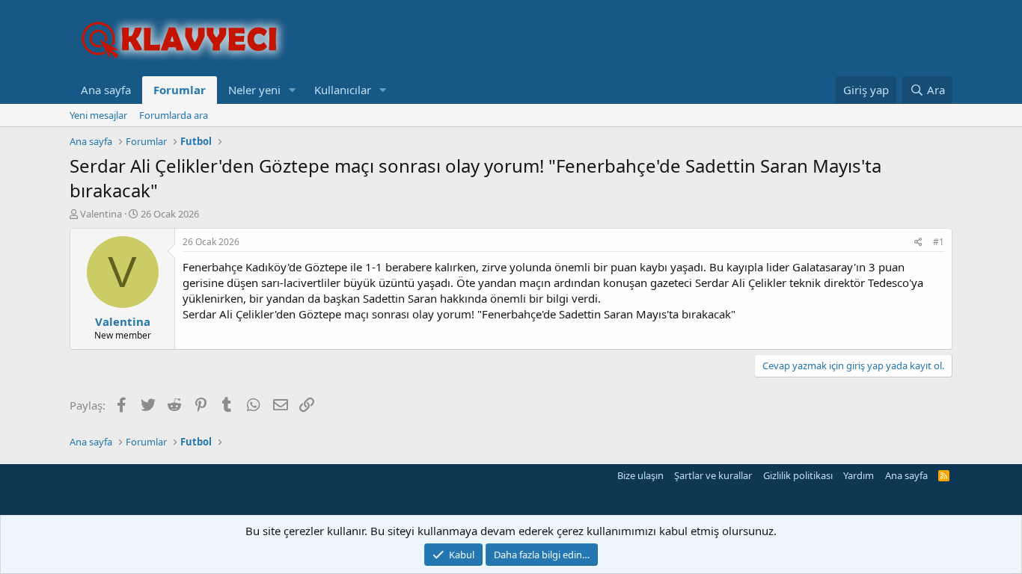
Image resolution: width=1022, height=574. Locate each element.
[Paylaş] (918, 242)
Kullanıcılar (342, 89)
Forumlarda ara (173, 115)
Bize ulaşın (640, 475)
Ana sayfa (106, 89)
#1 (938, 241)
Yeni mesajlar (98, 115)
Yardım (858, 475)
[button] (292, 90)
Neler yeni (254, 89)
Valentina (101, 213)
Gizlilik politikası (798, 475)
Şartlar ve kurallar (713, 475)
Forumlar (179, 89)
